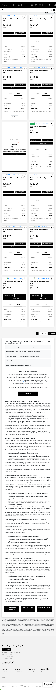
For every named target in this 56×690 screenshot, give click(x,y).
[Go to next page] (51, 12)
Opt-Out (33, 685)
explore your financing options (12, 530)
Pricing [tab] (18, 41)
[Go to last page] (54, 12)
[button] (24, 17)
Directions (43, 674)
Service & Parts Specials (20, 674)
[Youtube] (12, 662)
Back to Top (52, 333)
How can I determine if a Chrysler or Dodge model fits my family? (23, 356)
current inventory (18, 468)
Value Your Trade (16, 87)
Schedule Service (19, 671)
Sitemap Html (25, 685)
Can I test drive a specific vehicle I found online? (19, 365)
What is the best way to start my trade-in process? (19, 360)
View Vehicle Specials (12, 608)
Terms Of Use (17, 685)
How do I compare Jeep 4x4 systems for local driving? (20, 347)
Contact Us (28, 393)
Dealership (45, 669)
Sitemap (21, 685)
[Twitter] (9, 662)
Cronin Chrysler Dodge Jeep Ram (6, 685)
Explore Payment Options (8, 84)
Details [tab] (10, 41)
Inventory (5, 669)
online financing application (19, 381)
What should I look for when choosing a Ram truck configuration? (23, 351)
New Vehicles (5, 671)
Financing (31, 669)
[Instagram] (6, 662)
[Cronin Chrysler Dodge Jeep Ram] (6, 5)
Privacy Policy (13, 685)
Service (17, 669)
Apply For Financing (32, 671)
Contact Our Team (44, 607)
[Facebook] (3, 662)
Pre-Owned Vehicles (6, 674)
